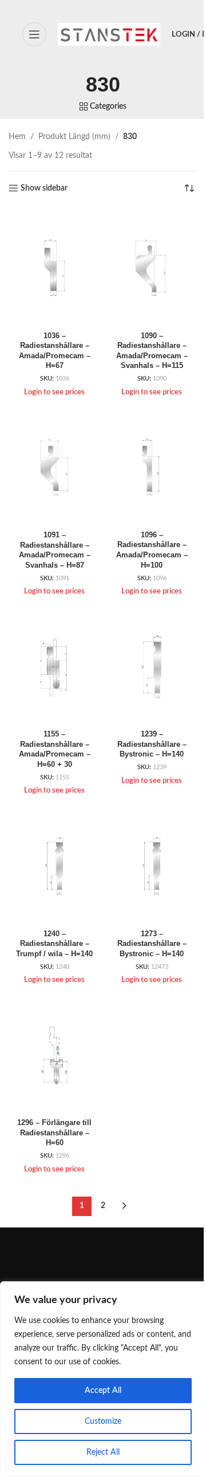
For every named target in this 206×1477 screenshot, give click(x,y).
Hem (17, 137)
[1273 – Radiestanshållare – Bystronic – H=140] (151, 865)
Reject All (103, 1452)
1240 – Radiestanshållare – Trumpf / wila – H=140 (54, 944)
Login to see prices (54, 392)
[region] (103, 1379)
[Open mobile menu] (34, 34)
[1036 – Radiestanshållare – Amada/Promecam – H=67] (54, 267)
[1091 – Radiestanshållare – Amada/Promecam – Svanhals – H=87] (54, 467)
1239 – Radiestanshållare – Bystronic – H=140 (152, 744)
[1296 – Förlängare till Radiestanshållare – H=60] (54, 1055)
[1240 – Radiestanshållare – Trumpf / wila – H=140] (54, 865)
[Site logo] (109, 34)
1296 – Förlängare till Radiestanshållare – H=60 (54, 1133)
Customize (103, 1421)
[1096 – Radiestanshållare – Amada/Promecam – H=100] (151, 467)
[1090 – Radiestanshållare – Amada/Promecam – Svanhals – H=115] (151, 267)
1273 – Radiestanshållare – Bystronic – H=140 (152, 944)
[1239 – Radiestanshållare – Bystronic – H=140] (151, 666)
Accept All (103, 1391)
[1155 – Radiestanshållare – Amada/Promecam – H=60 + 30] (54, 666)
